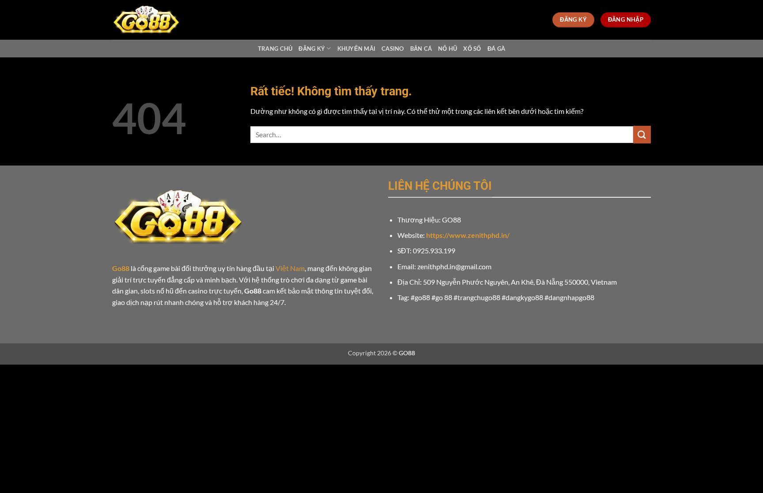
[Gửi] (642, 134)
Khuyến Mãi (356, 48)
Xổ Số (472, 48)
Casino (393, 48)
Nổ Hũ (447, 48)
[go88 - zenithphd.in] (156, 20)
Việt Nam (290, 268)
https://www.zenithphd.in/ (468, 235)
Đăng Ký (311, 48)
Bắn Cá (421, 48)
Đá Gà (496, 48)
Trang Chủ (275, 48)
